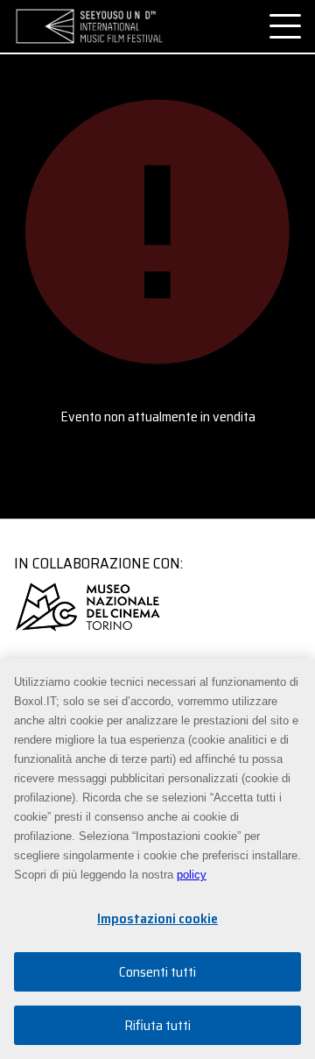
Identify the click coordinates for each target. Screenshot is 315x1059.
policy (191, 874)
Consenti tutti (157, 972)
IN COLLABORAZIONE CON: (98, 563)
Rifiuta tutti (157, 1025)
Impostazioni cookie (157, 918)
